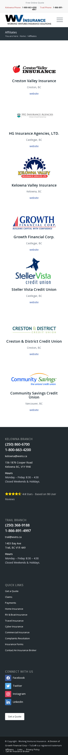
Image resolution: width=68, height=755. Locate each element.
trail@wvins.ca (13, 537)
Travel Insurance (14, 620)
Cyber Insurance (14, 626)
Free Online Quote (35, 2)
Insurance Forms (14, 644)
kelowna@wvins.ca (16, 456)
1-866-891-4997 (18, 530)
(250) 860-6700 (17, 444)
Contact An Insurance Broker (20, 650)
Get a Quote (11, 591)
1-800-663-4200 (29, 7)
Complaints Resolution (17, 638)
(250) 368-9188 (17, 525)
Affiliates (11, 32)
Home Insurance (14, 608)
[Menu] (58, 19)
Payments (10, 602)
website (34, 93)
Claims (8, 597)
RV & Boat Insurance (16, 614)
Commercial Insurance (17, 632)
